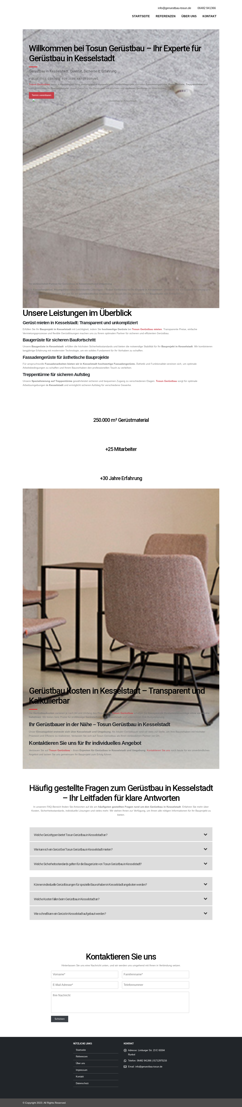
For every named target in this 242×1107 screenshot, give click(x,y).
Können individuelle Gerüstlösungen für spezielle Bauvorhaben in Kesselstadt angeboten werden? (90, 884)
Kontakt (209, 16)
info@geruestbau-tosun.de (148, 1066)
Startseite (141, 16)
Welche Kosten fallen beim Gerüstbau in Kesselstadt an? (66, 899)
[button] (121, 834)
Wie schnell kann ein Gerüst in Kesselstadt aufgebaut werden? (70, 914)
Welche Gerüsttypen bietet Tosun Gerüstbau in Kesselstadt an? (70, 835)
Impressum (81, 1070)
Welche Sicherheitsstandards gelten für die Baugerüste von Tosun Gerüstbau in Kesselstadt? (88, 864)
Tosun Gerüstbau (59, 750)
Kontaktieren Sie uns (158, 750)
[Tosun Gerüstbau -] (45, 13)
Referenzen (166, 16)
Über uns (189, 16)
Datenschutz (82, 1083)
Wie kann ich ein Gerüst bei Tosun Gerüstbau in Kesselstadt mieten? (73, 849)
